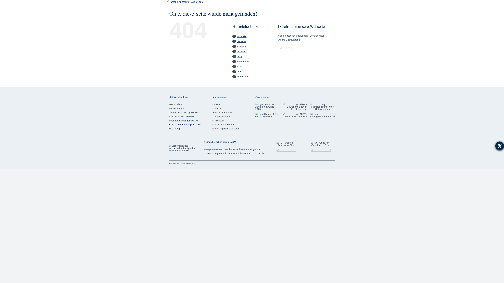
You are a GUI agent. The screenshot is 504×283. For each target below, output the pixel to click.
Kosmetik (241, 46)
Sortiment (241, 51)
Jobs (239, 71)
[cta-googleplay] (321, 150)
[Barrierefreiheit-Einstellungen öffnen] (499, 146)
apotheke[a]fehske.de (186, 120)
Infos (239, 66)
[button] (331, 4)
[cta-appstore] (286, 150)
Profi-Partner (243, 61)
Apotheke (241, 36)
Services (241, 41)
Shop (239, 56)
